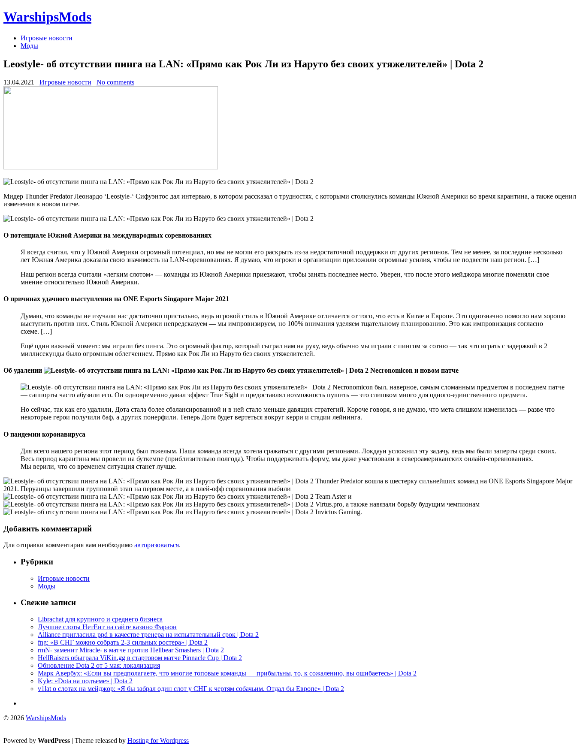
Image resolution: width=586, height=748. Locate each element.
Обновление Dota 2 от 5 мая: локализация (99, 665)
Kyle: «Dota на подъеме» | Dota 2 (85, 681)
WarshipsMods (47, 16)
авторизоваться (156, 545)
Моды (29, 45)
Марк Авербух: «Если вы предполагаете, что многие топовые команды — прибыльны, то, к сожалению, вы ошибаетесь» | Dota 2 (227, 673)
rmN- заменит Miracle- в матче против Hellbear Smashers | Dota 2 (131, 650)
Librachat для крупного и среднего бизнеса (100, 619)
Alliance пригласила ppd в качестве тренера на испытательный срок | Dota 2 (148, 634)
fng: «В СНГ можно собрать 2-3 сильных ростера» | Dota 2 (123, 642)
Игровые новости (46, 38)
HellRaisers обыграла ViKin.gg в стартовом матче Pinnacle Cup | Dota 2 (140, 657)
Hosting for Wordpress (158, 740)
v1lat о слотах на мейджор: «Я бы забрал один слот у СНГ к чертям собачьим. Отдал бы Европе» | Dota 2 (191, 688)
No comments (115, 82)
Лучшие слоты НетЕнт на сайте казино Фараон (107, 626)
